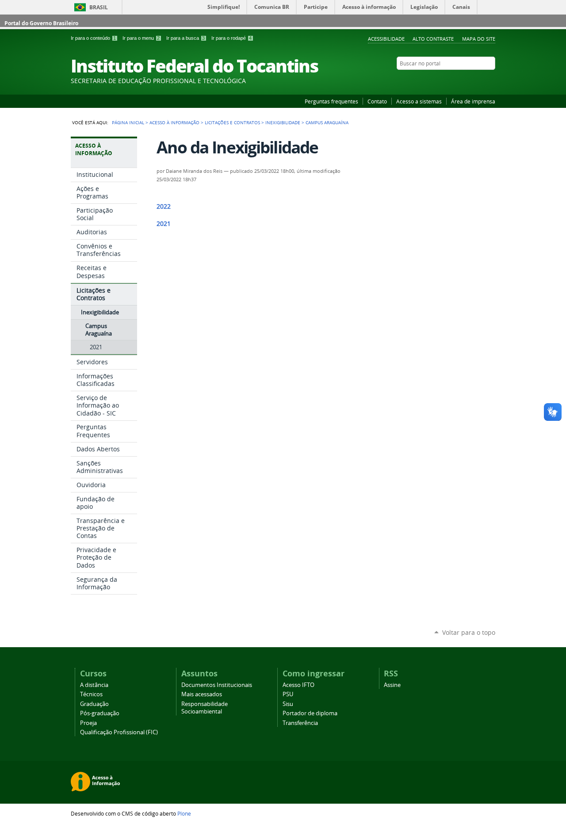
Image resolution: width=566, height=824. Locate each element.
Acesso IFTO (298, 685)
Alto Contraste (433, 38)
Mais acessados (201, 694)
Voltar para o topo (468, 632)
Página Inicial (128, 122)
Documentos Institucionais (216, 685)
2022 (164, 206)
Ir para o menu (141, 38)
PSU (288, 694)
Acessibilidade (386, 38)
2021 (164, 224)
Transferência (300, 723)
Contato (377, 101)
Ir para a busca (185, 38)
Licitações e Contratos (232, 122)
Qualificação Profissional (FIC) (119, 732)
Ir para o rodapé (231, 38)
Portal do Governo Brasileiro (41, 23)
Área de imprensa (473, 101)
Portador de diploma (310, 713)
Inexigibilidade (282, 122)
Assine (392, 685)
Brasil (98, 7)
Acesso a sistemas (419, 101)
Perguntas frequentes (331, 101)
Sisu (288, 704)
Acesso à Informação (174, 122)
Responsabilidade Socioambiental (204, 707)
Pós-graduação (99, 713)
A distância (94, 685)
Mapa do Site (478, 38)
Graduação (94, 704)
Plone (184, 813)
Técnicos (91, 694)
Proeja (88, 723)
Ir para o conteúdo (93, 38)
